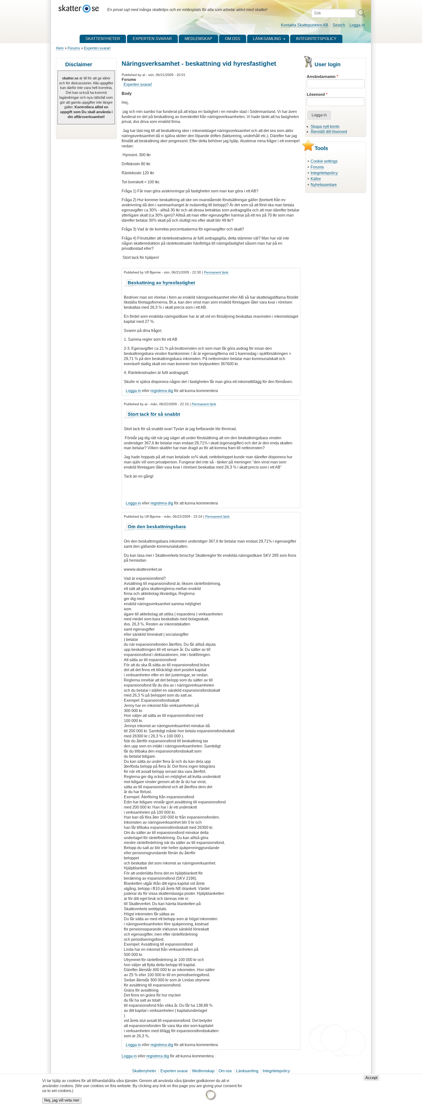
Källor (316, 179)
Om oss (225, 1071)
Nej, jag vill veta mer (61, 1100)
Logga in (357, 25)
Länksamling (247, 1071)
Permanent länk (216, 272)
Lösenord (316, 94)
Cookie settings (324, 161)
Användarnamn (321, 77)
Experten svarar (174, 1071)
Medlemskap (203, 1071)
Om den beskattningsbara (157, 526)
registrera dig (161, 391)
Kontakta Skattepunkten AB (304, 25)
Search (339, 25)
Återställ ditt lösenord (329, 132)
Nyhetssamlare (324, 185)
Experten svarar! (97, 48)
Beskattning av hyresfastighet (161, 282)
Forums (74, 48)
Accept (371, 1078)
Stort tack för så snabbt (154, 414)
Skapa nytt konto (325, 126)
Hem (60, 48)
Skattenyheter (144, 1071)
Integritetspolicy (324, 173)
